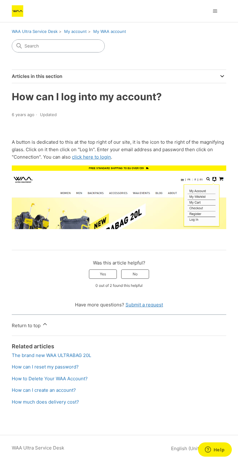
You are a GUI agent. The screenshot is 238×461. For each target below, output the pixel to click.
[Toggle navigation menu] (215, 11)
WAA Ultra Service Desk (35, 31)
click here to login (91, 157)
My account (75, 31)
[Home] (17, 11)
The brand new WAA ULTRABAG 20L (51, 355)
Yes (103, 274)
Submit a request (144, 305)
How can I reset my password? (45, 367)
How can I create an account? (44, 390)
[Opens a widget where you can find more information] (215, 450)
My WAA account (109, 31)
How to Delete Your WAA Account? (50, 379)
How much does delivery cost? (45, 402)
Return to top (27, 325)
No (135, 274)
